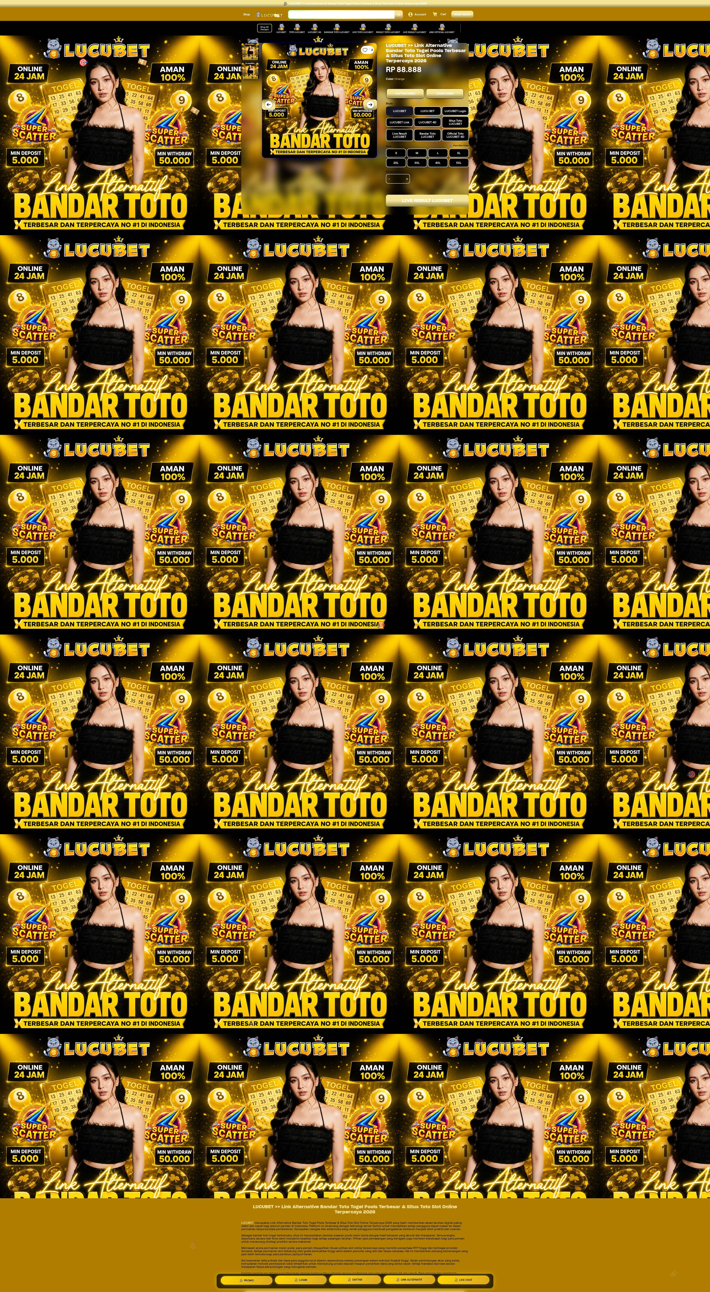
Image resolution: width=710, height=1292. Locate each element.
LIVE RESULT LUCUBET (427, 200)
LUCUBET (247, 1222)
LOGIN (303, 1280)
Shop (246, 14)
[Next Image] (370, 104)
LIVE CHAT (465, 1279)
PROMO (249, 1280)
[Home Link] (269, 14)
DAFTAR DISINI (405, 93)
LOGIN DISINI (445, 93)
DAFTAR (357, 1280)
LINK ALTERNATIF (411, 1279)
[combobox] (341, 14)
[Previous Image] (268, 104)
